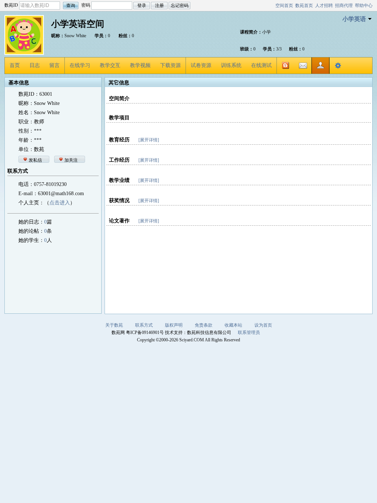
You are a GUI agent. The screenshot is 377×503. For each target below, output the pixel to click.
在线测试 (261, 65)
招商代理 (344, 5)
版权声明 (174, 325)
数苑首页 (304, 5)
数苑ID (11, 5)
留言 (54, 65)
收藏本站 (233, 325)
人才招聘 (324, 5)
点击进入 (59, 202)
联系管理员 (249, 332)
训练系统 (231, 65)
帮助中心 (364, 5)
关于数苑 (114, 325)
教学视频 (140, 65)
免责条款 (203, 325)
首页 (15, 65)
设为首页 (263, 325)
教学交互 (110, 65)
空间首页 (284, 5)
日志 (34, 65)
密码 (85, 5)
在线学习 (80, 65)
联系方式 (144, 325)
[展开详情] (148, 140)
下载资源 (170, 65)
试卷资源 (201, 65)
